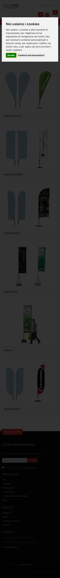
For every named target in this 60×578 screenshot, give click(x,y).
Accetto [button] (11, 55)
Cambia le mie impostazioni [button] (31, 55)
